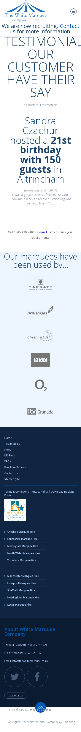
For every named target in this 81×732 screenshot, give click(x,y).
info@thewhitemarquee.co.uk (30, 661)
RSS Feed (9, 455)
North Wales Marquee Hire (23, 553)
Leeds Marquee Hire (19, 604)
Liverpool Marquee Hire (21, 583)
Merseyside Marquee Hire (22, 546)
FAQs (7, 461)
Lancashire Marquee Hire (22, 539)
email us (45, 232)
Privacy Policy (40, 491)
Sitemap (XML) (12, 479)
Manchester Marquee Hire (23, 576)
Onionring (68, 722)
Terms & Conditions (16, 491)
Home (8, 438)
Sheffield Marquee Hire (21, 590)
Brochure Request (15, 467)
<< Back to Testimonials (40, 105)
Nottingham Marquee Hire (23, 597)
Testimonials (12, 444)
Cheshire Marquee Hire (21, 532)
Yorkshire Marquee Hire (21, 560)
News (7, 449)
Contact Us (11, 473)
